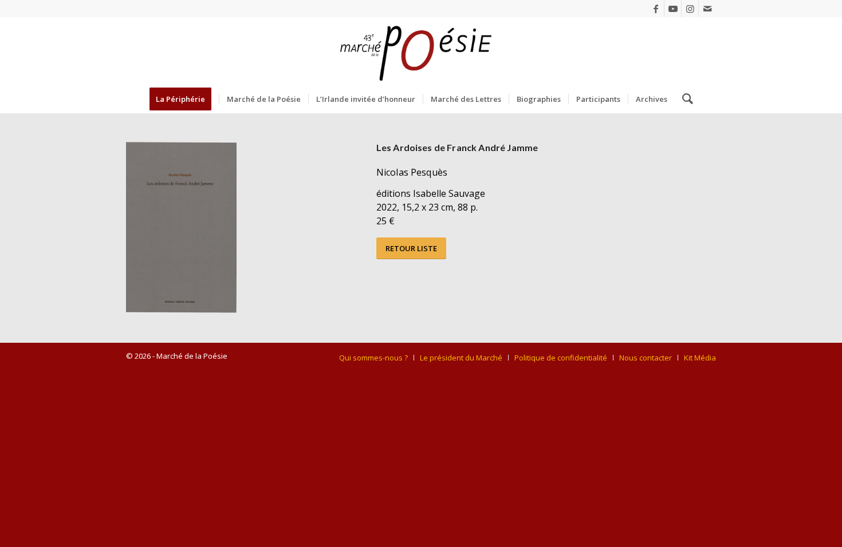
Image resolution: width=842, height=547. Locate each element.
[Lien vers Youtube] (672, 8)
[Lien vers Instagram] (690, 8)
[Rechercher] (684, 99)
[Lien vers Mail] (707, 8)
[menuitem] (184, 99)
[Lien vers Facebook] (655, 8)
